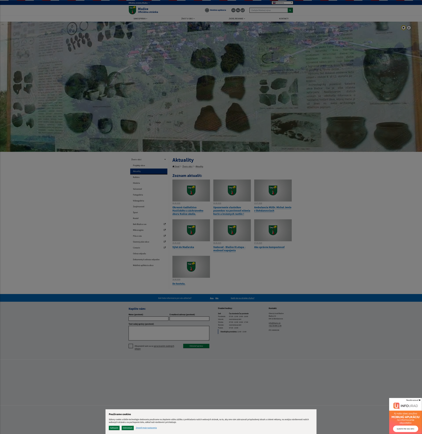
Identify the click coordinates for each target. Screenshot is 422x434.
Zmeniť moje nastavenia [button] (146, 428)
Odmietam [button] (127, 428)
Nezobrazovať (412, 400)
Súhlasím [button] (114, 428)
